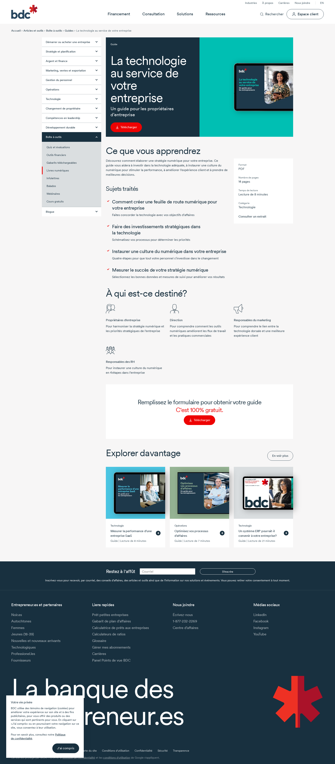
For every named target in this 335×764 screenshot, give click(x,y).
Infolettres (53, 178)
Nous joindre (302, 2)
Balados (51, 186)
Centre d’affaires (185, 628)
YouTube (259, 634)
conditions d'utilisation (116, 757)
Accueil (16, 30)
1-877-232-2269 (185, 621)
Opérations (52, 89)
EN (322, 2)
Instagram (261, 628)
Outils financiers (56, 155)
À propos (267, 2)
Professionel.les (23, 654)
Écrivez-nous (183, 615)
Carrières (283, 2)
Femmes (17, 628)
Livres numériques (58, 170)
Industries (251, 2)
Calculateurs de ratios (108, 634)
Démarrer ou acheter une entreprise (68, 42)
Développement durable (60, 127)
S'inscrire (227, 571)
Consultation (153, 14)
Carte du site (89, 750)
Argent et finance (56, 61)
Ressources (215, 14)
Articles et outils (33, 30)
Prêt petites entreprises (110, 615)
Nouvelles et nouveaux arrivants (35, 641)
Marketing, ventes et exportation (66, 70)
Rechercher (274, 14)
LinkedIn (260, 615)
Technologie (53, 99)
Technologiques (23, 647)
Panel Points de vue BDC (111, 660)
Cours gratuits (55, 201)
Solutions (185, 14)
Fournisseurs (21, 660)
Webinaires (53, 193)
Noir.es (16, 615)
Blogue (50, 211)
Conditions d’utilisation (115, 750)
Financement (119, 14)
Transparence (181, 750)
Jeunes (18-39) (22, 634)
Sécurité (163, 750)
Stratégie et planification (61, 51)
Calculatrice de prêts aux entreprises (120, 628)
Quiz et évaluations (58, 147)
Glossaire (99, 641)
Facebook (261, 621)
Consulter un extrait (252, 216)
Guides (69, 30)
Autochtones (21, 621)
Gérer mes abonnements (111, 647)
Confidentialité (143, 750)
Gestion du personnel (59, 80)
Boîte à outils (54, 30)
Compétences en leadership (63, 118)
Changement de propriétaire (63, 108)
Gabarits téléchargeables (62, 162)
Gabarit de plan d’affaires (111, 621)
